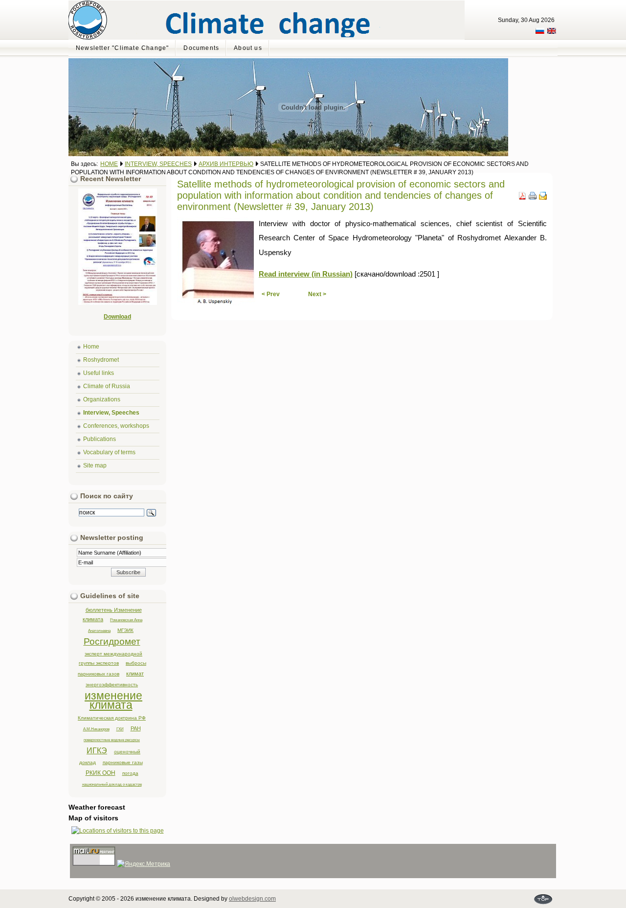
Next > (317, 294)
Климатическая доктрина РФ (112, 718)
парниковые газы (123, 762)
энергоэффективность (112, 684)
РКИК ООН (100, 772)
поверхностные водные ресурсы (112, 739)
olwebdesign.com (252, 898)
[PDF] (522, 197)
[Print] (533, 197)
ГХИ (120, 728)
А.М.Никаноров (96, 728)
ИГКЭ (97, 750)
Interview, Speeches (158, 164)
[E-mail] (543, 197)
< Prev (271, 294)
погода (130, 773)
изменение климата (113, 700)
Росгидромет (112, 641)
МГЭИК (125, 630)
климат (135, 673)
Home (109, 164)
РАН (136, 728)
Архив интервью (226, 164)
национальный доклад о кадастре (112, 784)
